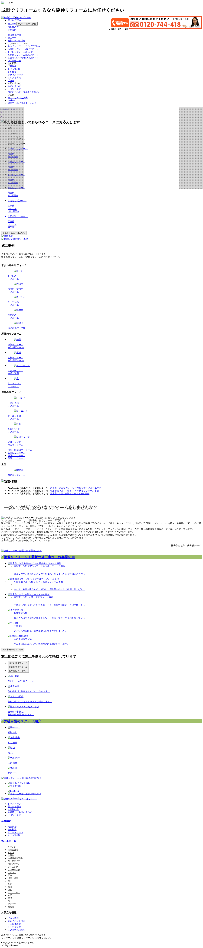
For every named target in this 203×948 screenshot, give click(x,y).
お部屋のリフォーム (18, 670)
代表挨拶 (12, 66)
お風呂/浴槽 (13, 850)
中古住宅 (12, 904)
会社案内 (12, 30)
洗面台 (11, 855)
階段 (10, 887)
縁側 (10, 889)
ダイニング (13, 867)
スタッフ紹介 (14, 69)
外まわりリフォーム (18, 667)
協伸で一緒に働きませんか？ (22, 103)
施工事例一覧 (8, 840)
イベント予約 (14, 89)
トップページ (24, 17)
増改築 (11, 907)
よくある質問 (14, 78)
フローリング (14, 869)
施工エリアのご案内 (18, 97)
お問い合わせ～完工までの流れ (23, 92)
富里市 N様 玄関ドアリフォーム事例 (69, 493)
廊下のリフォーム (16, 455)
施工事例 (12, 23)
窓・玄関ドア (14, 861)
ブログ (11, 80)
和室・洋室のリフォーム (20, 450)
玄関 (10, 884)
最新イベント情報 (16, 40)
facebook (12, 100)
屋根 (10, 898)
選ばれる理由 (14, 20)
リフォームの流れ (16, 930)
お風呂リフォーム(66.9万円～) (23, 49)
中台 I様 (18, 626)
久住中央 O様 (20, 613)
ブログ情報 (13, 918)
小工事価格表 (14, 60)
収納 (10, 875)
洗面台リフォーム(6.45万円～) (23, 55)
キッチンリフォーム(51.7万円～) (24, 46)
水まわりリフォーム (18, 663)
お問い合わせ (14, 86)
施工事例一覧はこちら (13, 649)
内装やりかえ (14, 864)
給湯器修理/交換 (15, 858)
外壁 (10, 895)
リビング (12, 872)
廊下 (10, 881)
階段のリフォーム (16, 458)
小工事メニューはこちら (14, 233)
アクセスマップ (15, 75)
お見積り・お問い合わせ (20, 812)
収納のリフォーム (16, 453)
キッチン (12, 847)
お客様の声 (13, 27)
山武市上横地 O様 (23, 639)
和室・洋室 (13, 878)
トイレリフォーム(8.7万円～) (22, 52)
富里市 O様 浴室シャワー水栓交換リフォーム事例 (75, 488)
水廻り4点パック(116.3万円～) (23, 58)
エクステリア (14, 892)
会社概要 (12, 72)
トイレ (11, 852)
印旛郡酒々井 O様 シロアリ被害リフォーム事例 (74, 491)
